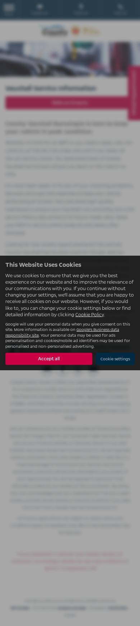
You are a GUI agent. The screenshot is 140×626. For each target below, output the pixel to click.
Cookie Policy (89, 315)
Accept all (49, 359)
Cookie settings (115, 359)
